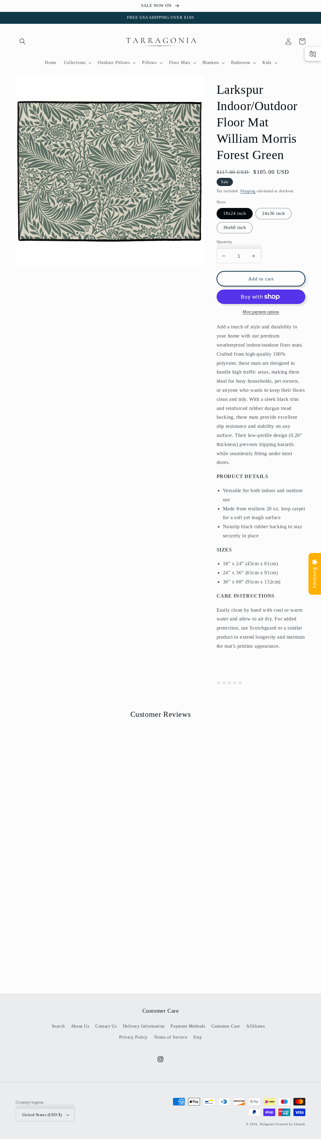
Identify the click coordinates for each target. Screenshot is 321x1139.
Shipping (247, 191)
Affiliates (255, 1026)
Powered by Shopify (290, 1124)
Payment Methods (188, 1026)
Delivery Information (144, 1026)
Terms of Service (170, 1037)
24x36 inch (273, 213)
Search (58, 1026)
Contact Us (106, 1026)
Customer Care (225, 1026)
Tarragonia (267, 1124)
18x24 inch (234, 213)
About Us (80, 1026)
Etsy (197, 1037)
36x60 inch (234, 227)
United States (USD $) (42, 1114)
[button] (22, 41)
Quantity (225, 241)
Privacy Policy (133, 1037)
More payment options (261, 312)
